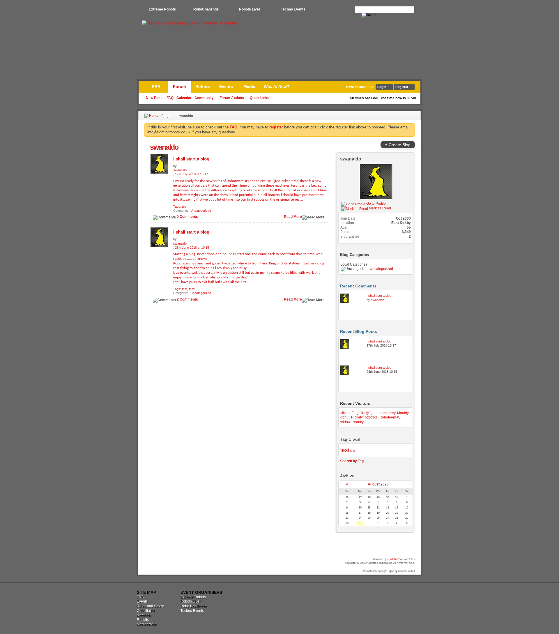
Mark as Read (379, 208)
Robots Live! (249, 9)
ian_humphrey (384, 413)
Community (204, 98)
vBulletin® (393, 559)
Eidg (355, 413)
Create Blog (398, 144)
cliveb (345, 413)
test (184, 206)
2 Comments (187, 299)
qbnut (344, 417)
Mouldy (402, 413)
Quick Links (259, 98)
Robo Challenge (194, 606)
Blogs (165, 116)
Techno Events (293, 9)
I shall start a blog (191, 158)
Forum (179, 86)
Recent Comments (358, 286)
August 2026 (378, 484)
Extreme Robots (162, 9)
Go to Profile (375, 204)
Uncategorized (200, 210)
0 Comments (187, 217)
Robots (202, 86)
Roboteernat (389, 417)
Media (249, 86)
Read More (293, 217)
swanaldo (350, 158)
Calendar (184, 98)
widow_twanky (352, 422)
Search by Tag (352, 461)
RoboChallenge (206, 9)
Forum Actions (232, 98)
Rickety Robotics (364, 417)
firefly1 (365, 413)
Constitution (146, 611)
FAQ (170, 98)
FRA (156, 86)
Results (143, 620)
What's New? (276, 86)
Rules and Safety (150, 606)
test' (192, 289)
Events (226, 86)
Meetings (144, 615)
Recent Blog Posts (358, 331)
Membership (147, 624)
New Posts (155, 98)
